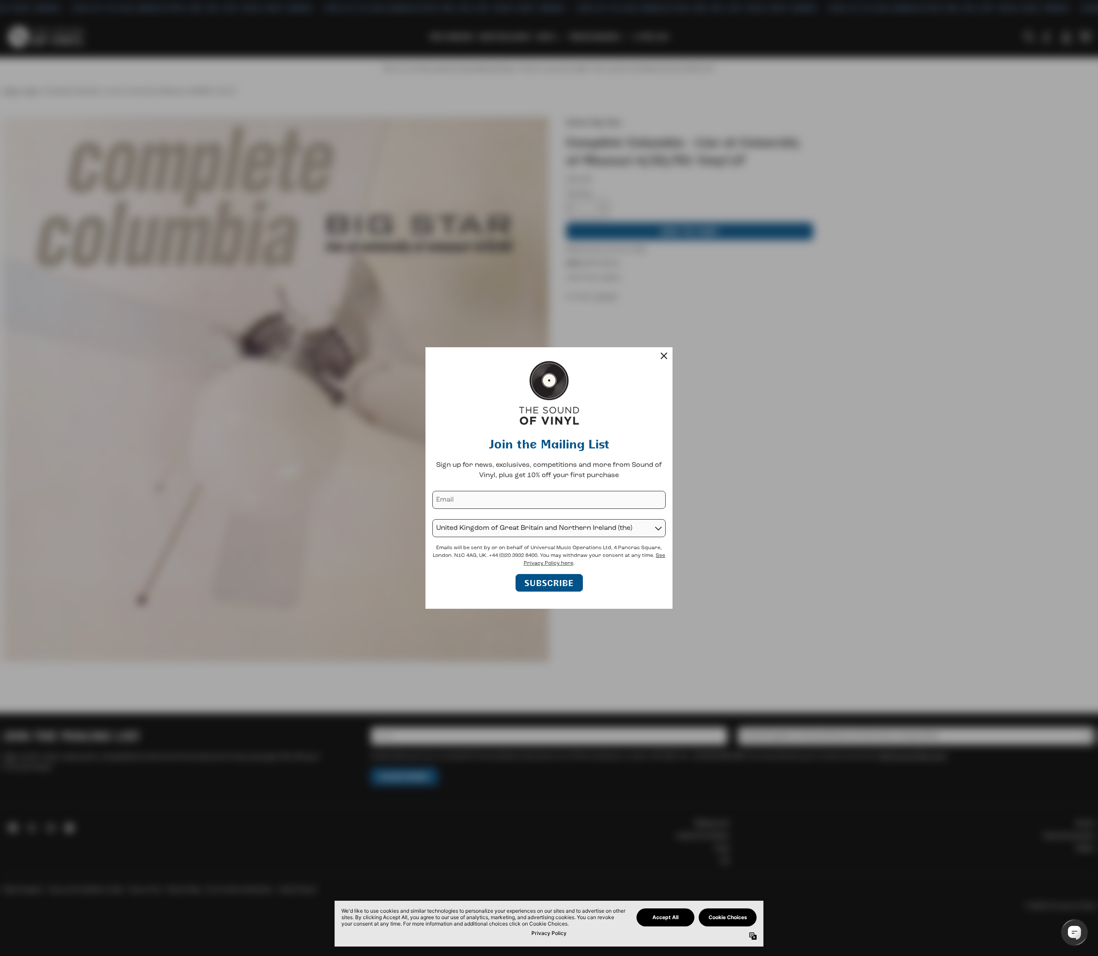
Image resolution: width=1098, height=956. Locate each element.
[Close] (664, 356)
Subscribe (549, 583)
